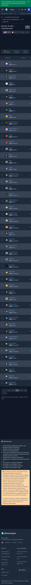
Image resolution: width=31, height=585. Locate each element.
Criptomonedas (5, 556)
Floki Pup (11, 376)
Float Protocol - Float (15, 128)
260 (21, 390)
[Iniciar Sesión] (29, 9)
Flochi (10, 135)
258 (13, 390)
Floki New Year (13, 363)
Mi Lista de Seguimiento (6, 51)
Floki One (11, 369)
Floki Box (11, 219)
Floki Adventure (13, 200)
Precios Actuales (17, 51)
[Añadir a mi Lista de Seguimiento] (2, 64)
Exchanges (4, 559)
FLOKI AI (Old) (13, 213)
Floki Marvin (12, 323)
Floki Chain (12, 265)
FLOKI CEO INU (13, 252)
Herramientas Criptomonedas (11, 17)
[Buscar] (19, 9)
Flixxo (10, 115)
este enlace (5, 5)
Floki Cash (11, 226)
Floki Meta (12, 330)
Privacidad (13, 542)
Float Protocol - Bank (15, 122)
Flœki (10, 161)
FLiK (10, 63)
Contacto (20, 542)
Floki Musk (12, 356)
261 (25, 390)
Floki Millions (12, 343)
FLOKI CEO (12, 239)
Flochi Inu (11, 141)
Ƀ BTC (15, 32)
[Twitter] (2, 543)
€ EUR (22, 32)
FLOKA (11, 167)
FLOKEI (11, 180)
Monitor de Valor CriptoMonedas (11, 19)
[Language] (25, 9)
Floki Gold (11, 284)
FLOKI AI (11, 206)
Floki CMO (12, 271)
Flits (10, 109)
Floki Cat (11, 232)
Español (23, 570)
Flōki (10, 187)
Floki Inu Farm (13, 304)
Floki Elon (11, 278)
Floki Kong (12, 310)
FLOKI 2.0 (11, 193)
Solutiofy (27, 581)
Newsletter (7, 542)
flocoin (11, 154)
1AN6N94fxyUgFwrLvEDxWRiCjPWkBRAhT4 (12, 539)
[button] (18, 57)
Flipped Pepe (12, 89)
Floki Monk (12, 349)
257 (9, 390)
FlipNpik (11, 82)
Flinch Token (12, 76)
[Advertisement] (15, 42)
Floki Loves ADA (13, 317)
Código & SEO (5, 572)
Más (27, 32)
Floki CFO (11, 258)
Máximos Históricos (25, 51)
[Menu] (2, 9)
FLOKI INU (12, 297)
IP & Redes (4, 575)
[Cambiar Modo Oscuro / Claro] (22, 9)
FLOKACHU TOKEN (14, 174)
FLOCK (10, 148)
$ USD (8, 32)
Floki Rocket (12, 382)
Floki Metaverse (13, 336)
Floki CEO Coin (13, 245)
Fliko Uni (11, 69)
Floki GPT (11, 291)
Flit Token (11, 102)
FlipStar (11, 96)
